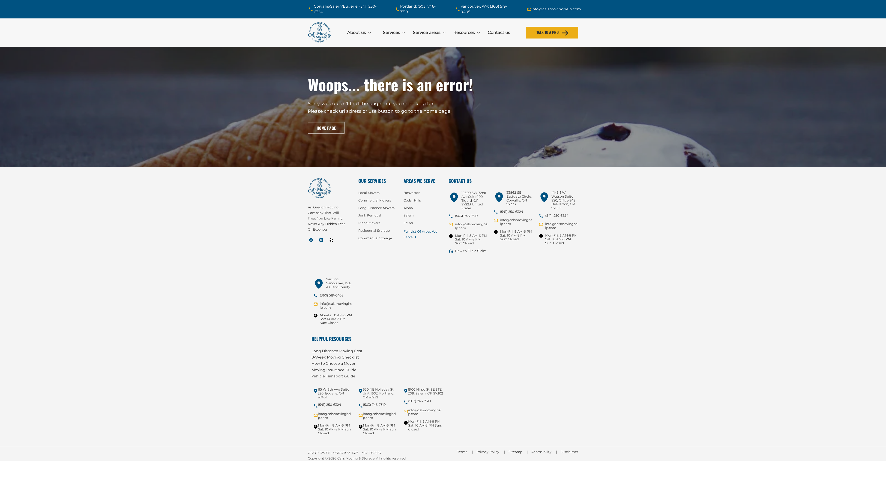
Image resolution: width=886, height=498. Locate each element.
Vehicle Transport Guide (333, 376)
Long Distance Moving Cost (336, 351)
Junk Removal (369, 215)
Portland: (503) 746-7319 (418, 9)
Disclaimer (569, 452)
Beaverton (412, 193)
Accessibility (544, 452)
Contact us (499, 32)
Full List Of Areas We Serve (420, 234)
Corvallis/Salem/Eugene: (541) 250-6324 (345, 9)
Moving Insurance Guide (333, 370)
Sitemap (518, 452)
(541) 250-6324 (511, 212)
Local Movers (369, 193)
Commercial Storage (375, 238)
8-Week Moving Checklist (335, 357)
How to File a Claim (471, 251)
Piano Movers (369, 223)
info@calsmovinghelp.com (555, 9)
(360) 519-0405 (331, 295)
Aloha (408, 208)
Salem (409, 215)
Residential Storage (374, 230)
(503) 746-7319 (466, 216)
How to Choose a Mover (333, 363)
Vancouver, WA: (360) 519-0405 (484, 9)
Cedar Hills (412, 200)
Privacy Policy (490, 452)
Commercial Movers (374, 200)
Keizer (408, 223)
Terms (465, 452)
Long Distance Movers (376, 208)
